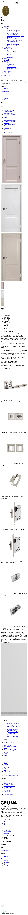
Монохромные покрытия (10, 746)
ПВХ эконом (7, 752)
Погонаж (6, 123)
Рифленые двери (8, 794)
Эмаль (5, 748)
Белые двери (7, 791)
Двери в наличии (8, 128)
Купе (5, 770)
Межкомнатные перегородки (11, 116)
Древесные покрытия (9, 742)
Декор (5, 117)
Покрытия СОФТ (8, 745)
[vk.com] (4, 823)
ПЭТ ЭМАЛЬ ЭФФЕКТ (10, 749)
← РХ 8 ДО (4, 132)
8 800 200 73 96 (5, 88)
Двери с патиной (8, 787)
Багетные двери (8, 790)
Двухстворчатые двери (10, 781)
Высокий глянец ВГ (9, 750)
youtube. (6, 98)
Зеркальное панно (11, 730)
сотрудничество (8, 831)
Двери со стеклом (8, 788)
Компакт (6, 764)
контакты (6, 833)
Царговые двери (8, 783)
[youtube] (4, 822)
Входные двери (8, 118)
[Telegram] (4, 824)
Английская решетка (9, 786)
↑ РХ (8, 132)
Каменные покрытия (9, 743)
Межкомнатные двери (9, 110)
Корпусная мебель (8, 113)
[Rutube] (4, 826)
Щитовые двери (8, 793)
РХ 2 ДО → (12, 132)
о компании (7, 830)
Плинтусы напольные (13, 736)
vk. (4, 99)
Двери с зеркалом (8, 784)
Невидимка (7, 767)
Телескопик (7, 768)
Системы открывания (9, 121)
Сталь (5, 753)
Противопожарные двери (10, 120)
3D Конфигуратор (5, 75)
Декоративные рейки (9, 124)
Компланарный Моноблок (11, 775)
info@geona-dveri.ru (6, 91)
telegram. (6, 96)
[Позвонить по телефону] (1, 858)
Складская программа (9, 114)
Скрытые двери (8, 111)
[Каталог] (1, 17)
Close (2, 906)
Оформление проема (12, 734)
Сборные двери (8, 130)
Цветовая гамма (8, 125)
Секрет (5, 763)
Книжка (6, 765)
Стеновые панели (11, 733)
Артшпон (6, 756)
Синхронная (7, 771)
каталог (6, 829)
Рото (5, 774)
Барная (5, 772)
